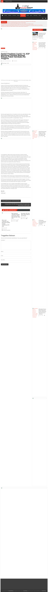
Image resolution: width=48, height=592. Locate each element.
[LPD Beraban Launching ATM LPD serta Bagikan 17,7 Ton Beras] (35, 262)
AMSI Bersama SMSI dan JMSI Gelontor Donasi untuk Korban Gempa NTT (14, 26)
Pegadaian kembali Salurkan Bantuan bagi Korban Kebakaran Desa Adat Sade (21, 21)
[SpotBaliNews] (2, 15)
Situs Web (3, 259)
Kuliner (18, 15)
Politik (27, 15)
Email (2, 255)
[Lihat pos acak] (45, 18)
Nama (2, 251)
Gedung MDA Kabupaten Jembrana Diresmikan (11, 200)
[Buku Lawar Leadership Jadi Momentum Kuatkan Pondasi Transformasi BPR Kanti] (6, 215)
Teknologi (35, 15)
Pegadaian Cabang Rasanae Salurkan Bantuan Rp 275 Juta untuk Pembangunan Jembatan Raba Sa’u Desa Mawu (22, 25)
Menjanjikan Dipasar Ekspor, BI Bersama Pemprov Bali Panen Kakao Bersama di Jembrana (42, 311)
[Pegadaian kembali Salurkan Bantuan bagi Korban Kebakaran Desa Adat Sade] (35, 33)
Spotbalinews (24, 218)
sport (31, 15)
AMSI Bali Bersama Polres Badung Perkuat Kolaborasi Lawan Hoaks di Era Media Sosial (17, 23)
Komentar (3, 240)
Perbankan (23, 15)
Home (5, 15)
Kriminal (14, 15)
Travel (39, 15)
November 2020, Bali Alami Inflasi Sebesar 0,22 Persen (25, 214)
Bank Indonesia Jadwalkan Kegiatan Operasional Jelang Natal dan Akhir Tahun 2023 (15, 216)
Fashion (9, 15)
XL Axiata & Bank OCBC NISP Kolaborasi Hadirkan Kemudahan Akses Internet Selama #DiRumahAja (17, 205)
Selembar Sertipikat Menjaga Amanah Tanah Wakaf (16, 22)
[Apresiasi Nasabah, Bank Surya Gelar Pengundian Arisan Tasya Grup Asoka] (35, 85)
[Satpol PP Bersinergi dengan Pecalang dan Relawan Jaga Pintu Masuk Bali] (35, 173)
